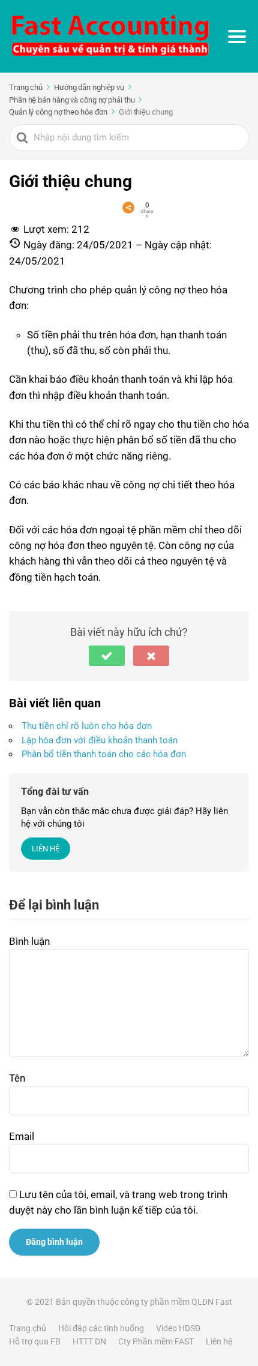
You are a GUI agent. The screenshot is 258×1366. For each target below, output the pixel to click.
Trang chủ (27, 1328)
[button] (107, 656)
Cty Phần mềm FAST (156, 1341)
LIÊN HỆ (45, 848)
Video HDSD (178, 1328)
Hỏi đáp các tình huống (101, 1328)
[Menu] (237, 36)
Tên (17, 1078)
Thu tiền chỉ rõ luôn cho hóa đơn (87, 725)
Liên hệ (219, 1341)
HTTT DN (89, 1341)
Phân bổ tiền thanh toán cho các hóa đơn (104, 754)
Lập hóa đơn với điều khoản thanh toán (100, 740)
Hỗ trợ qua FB (35, 1341)
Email (21, 1136)
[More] (128, 208)
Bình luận (29, 941)
